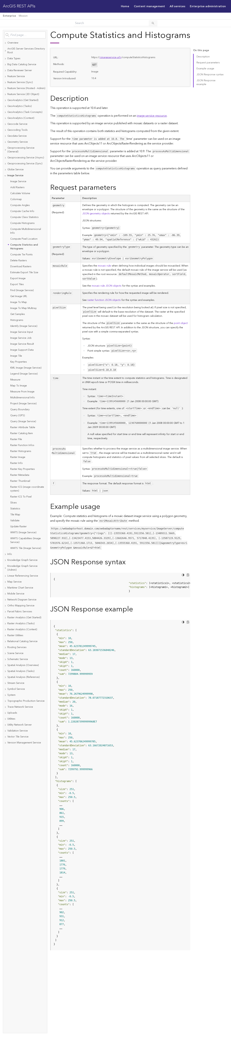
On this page (201, 50)
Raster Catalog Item (21, 433)
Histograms (16, 320)
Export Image (18, 278)
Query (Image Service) (23, 421)
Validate (14, 520)
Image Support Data (22, 350)
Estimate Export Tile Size (24, 272)
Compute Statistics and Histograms (24, 247)
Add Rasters (17, 187)
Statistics (15, 508)
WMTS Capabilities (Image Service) (25, 540)
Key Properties (18, 362)
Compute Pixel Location (24, 239)
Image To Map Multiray (23, 308)
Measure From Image (22, 391)
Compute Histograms (22, 223)
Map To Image (18, 386)
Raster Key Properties (22, 469)
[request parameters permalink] (119, 187)
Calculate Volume (20, 193)
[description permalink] (91, 98)
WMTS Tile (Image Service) (25, 548)
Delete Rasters (18, 260)
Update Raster (18, 526)
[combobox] (25, 35)
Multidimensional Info (22, 397)
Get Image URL (18, 296)
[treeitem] (25, 43)
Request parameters (208, 62)
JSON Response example (206, 82)
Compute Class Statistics (24, 217)
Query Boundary (20, 409)
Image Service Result (22, 344)
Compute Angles (20, 205)
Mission (23, 16)
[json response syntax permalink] (128, 562)
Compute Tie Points (21, 254)
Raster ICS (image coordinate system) (27, 489)
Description (203, 57)
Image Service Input (21, 332)
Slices (13, 503)
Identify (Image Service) (23, 326)
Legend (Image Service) (24, 374)
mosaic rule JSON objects (106, 286)
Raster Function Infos (22, 445)
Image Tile (16, 356)
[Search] (153, 23)
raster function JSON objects (104, 300)
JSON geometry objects (96, 213)
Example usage (205, 68)
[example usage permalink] (103, 507)
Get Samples (17, 314)
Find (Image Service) (22, 290)
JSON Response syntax (210, 74)
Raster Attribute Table (22, 427)
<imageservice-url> (110, 57)
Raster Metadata (19, 475)
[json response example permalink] (136, 609)
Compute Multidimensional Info (25, 231)
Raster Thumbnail (20, 481)
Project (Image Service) (23, 403)
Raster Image (17, 457)
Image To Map (18, 302)
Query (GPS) (17, 415)
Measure (15, 380)
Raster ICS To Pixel (21, 497)
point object (181, 323)
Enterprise (9, 16)
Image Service (18, 181)
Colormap (16, 199)
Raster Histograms (20, 451)
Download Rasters (20, 266)
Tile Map (15, 514)
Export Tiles (17, 284)
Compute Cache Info (22, 211)
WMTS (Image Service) (23, 532)
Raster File (16, 439)
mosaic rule (104, 266)
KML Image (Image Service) (25, 368)
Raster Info (16, 463)
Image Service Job (21, 338)
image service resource (152, 115)
